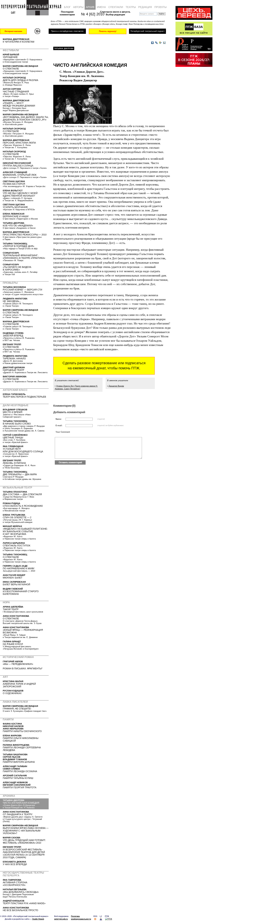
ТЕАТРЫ (131, 7)
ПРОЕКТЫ (160, 7)
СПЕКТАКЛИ (115, 7)
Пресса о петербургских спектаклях (67, 31)
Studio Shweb (38, 919)
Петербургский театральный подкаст (147, 31)
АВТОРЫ (78, 7)
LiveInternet (164, 43)
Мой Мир (160, 43)
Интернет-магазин (13, 31)
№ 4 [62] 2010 (91, 14)
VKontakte (152, 43)
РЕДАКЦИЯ (145, 7)
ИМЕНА (101, 7)
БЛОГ (67, 7)
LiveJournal (156, 43)
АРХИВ (90, 7)
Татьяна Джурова (64, 48)
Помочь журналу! (107, 31)
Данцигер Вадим (116, 386)
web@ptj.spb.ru (61, 919)
